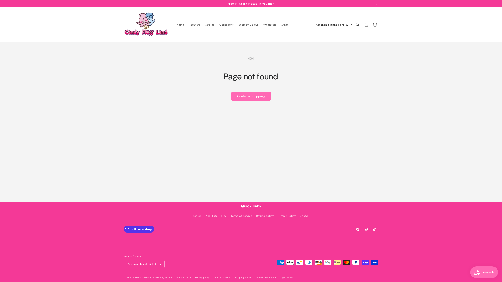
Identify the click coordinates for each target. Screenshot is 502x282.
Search (197, 216)
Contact (304, 216)
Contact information (265, 277)
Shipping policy (243, 277)
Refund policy (265, 216)
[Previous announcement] (125, 3)
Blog (224, 216)
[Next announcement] (377, 3)
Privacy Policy (287, 216)
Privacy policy (202, 277)
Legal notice (286, 277)
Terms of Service (241, 216)
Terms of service (222, 277)
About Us (211, 216)
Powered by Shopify (162, 277)
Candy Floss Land (142, 277)
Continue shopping (251, 96)
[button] (357, 24)
